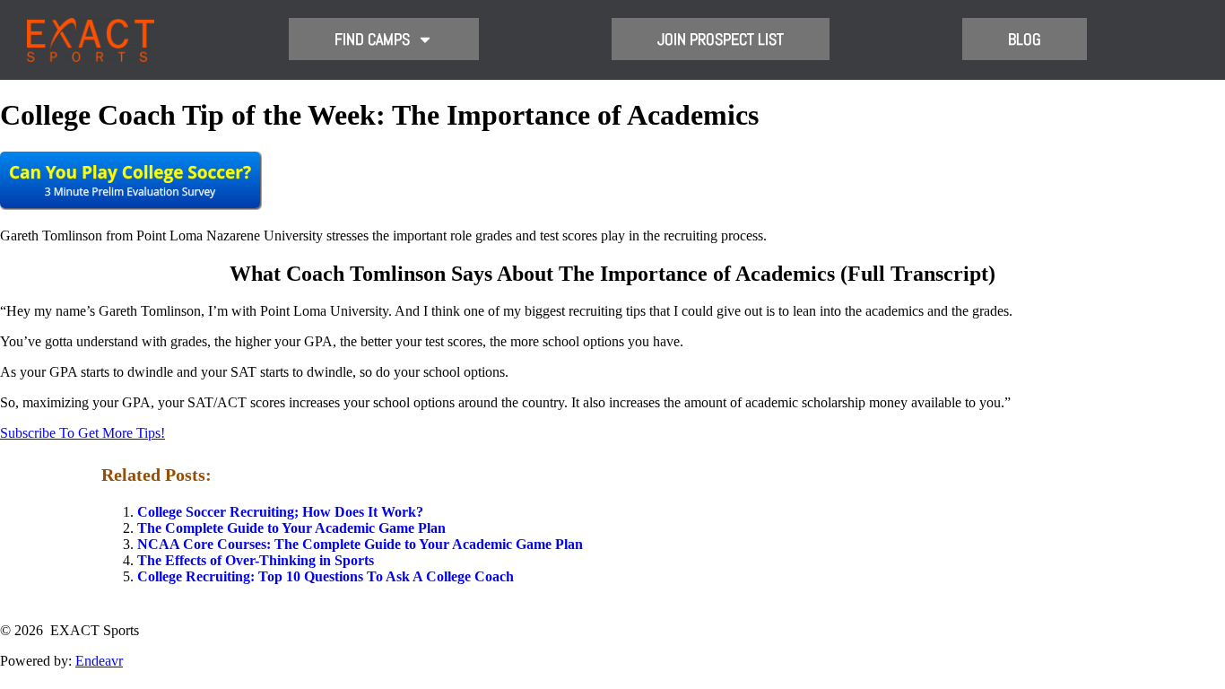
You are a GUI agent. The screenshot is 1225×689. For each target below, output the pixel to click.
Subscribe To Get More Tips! (82, 432)
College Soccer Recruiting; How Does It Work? (280, 511)
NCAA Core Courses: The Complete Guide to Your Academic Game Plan (360, 544)
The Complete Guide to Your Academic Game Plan (291, 528)
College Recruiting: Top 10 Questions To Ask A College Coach (325, 576)
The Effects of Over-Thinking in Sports (255, 560)
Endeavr (99, 660)
